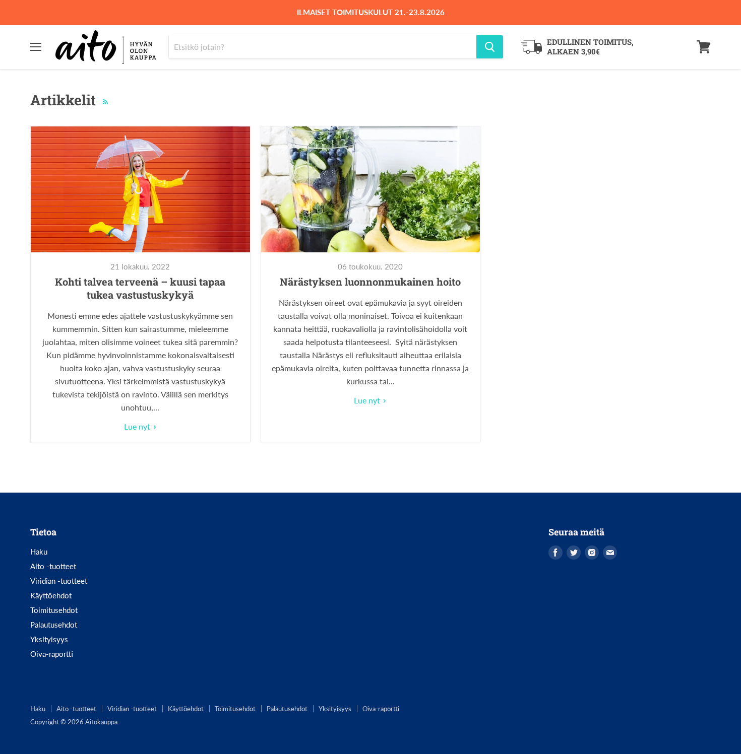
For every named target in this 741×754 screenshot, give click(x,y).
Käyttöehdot (51, 595)
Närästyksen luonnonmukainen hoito (370, 281)
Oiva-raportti (51, 653)
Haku (38, 551)
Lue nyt (138, 426)
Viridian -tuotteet (58, 580)
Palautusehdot (53, 624)
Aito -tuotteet (53, 566)
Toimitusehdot (54, 609)
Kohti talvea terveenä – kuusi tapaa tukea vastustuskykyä (140, 288)
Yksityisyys (49, 639)
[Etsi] (489, 46)
